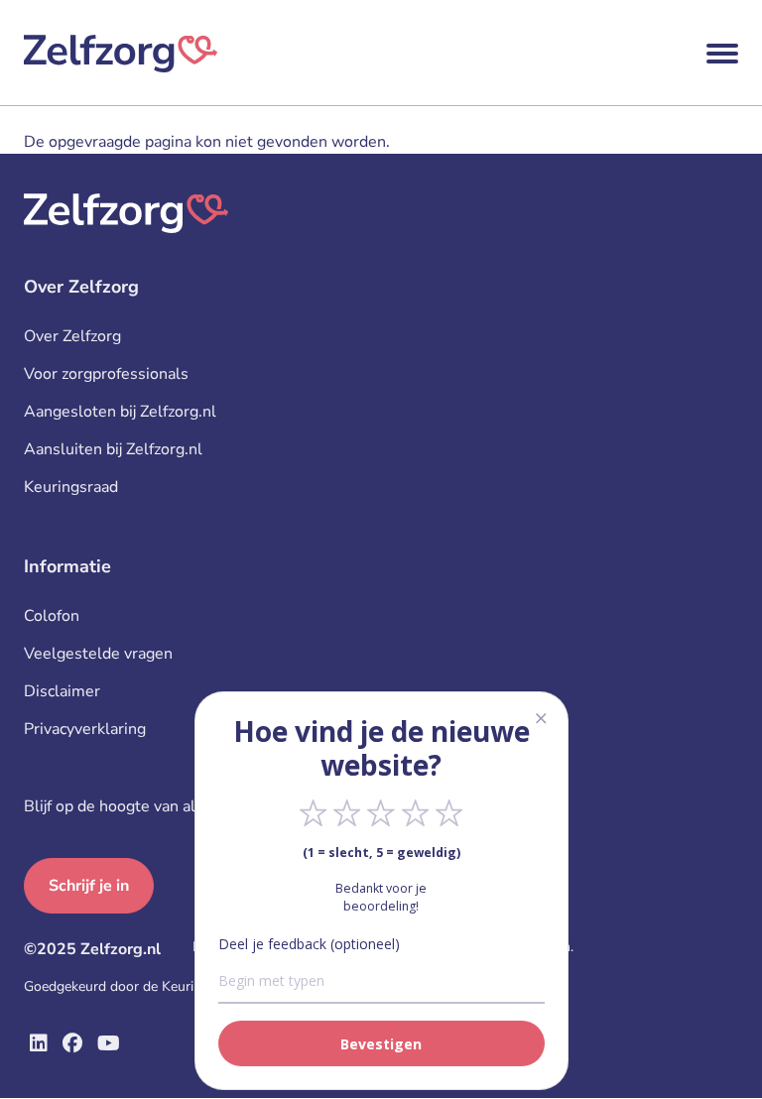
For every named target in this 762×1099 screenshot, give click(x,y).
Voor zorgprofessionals (106, 374)
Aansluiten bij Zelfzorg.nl (113, 449)
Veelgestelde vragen (98, 654)
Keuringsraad (71, 487)
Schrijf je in (89, 886)
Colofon (51, 616)
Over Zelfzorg (72, 336)
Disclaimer (62, 691)
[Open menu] (722, 53)
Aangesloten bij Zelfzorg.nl (120, 412)
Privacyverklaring (85, 729)
